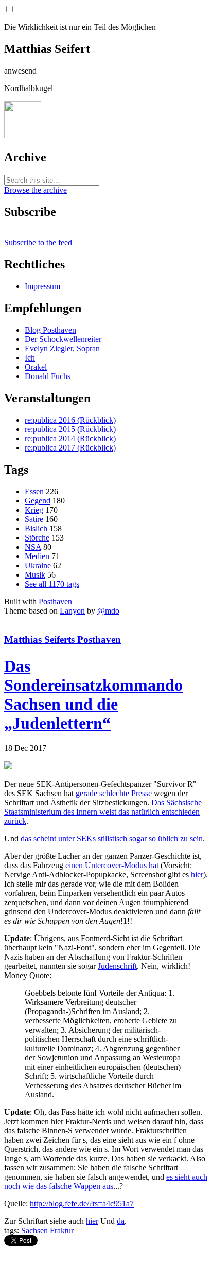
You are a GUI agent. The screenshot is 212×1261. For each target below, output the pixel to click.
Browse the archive (35, 190)
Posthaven (55, 601)
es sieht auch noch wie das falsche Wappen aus (105, 1182)
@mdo (108, 610)
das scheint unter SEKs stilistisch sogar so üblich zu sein (112, 838)
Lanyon (72, 610)
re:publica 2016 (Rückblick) (70, 420)
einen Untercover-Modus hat (111, 865)
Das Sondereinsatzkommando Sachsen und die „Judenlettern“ (93, 694)
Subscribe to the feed (38, 242)
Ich (30, 357)
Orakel (36, 367)
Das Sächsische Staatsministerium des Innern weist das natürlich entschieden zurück (103, 811)
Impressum (42, 286)
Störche (37, 537)
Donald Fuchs (47, 376)
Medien (37, 556)
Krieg (34, 510)
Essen (34, 491)
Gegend (37, 500)
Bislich (36, 528)
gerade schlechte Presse (114, 793)
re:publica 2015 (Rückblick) (70, 429)
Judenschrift (117, 966)
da (121, 1221)
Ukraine (38, 565)
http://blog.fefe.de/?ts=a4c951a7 (82, 1203)
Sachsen (34, 1230)
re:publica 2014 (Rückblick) (70, 438)
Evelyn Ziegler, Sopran (62, 348)
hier (197, 874)
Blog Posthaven (50, 330)
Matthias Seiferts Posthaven (62, 639)
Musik (35, 574)
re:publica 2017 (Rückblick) (70, 447)
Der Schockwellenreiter (63, 339)
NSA (33, 547)
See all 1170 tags (52, 584)
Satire (34, 519)
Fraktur (62, 1230)
